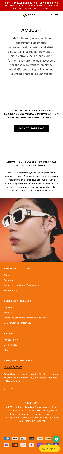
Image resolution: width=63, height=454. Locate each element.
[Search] (51, 15)
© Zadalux (31, 403)
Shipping (8, 312)
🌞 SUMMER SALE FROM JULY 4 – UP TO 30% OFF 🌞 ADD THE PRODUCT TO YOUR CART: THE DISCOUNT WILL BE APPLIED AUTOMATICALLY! (31, 5)
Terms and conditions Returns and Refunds (25, 317)
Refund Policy (10, 290)
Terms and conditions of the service (21, 285)
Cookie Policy (10, 344)
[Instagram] (12, 389)
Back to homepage (31, 128)
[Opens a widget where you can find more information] (49, 448)
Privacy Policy (11, 339)
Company (8, 280)
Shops (7, 275)
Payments (9, 307)
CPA (6, 350)
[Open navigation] (4, 15)
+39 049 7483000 (13, 367)
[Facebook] (5, 389)
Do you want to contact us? (17, 322)
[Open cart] (56, 15)
